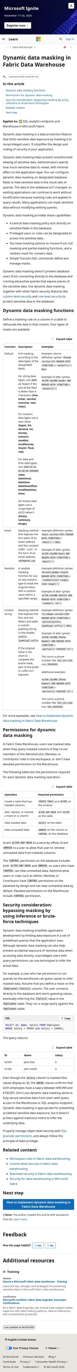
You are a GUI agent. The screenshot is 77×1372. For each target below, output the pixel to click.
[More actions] (71, 47)
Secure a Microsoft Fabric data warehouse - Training (35, 1281)
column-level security (17, 296)
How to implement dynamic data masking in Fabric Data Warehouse (39, 1204)
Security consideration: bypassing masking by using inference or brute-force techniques (37, 101)
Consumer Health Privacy (50, 1361)
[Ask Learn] (65, 47)
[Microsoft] (38, 39)
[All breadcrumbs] (6, 47)
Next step (11, 112)
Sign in (70, 39)
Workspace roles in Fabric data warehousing (40, 1159)
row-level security (50, 296)
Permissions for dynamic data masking (29, 95)
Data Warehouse (22, 47)
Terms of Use (10, 1367)
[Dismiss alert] (71, 6)
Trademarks (30, 1367)
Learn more (20, 1219)
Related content (15, 107)
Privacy (24, 1361)
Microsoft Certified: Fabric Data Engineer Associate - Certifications (35, 1301)
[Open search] (60, 39)
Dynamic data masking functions (25, 90)
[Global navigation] (3, 39)
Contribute (9, 1361)
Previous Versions (33, 1356)
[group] (38, 526)
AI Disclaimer (11, 1356)
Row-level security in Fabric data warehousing (41, 1174)
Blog (51, 1356)
